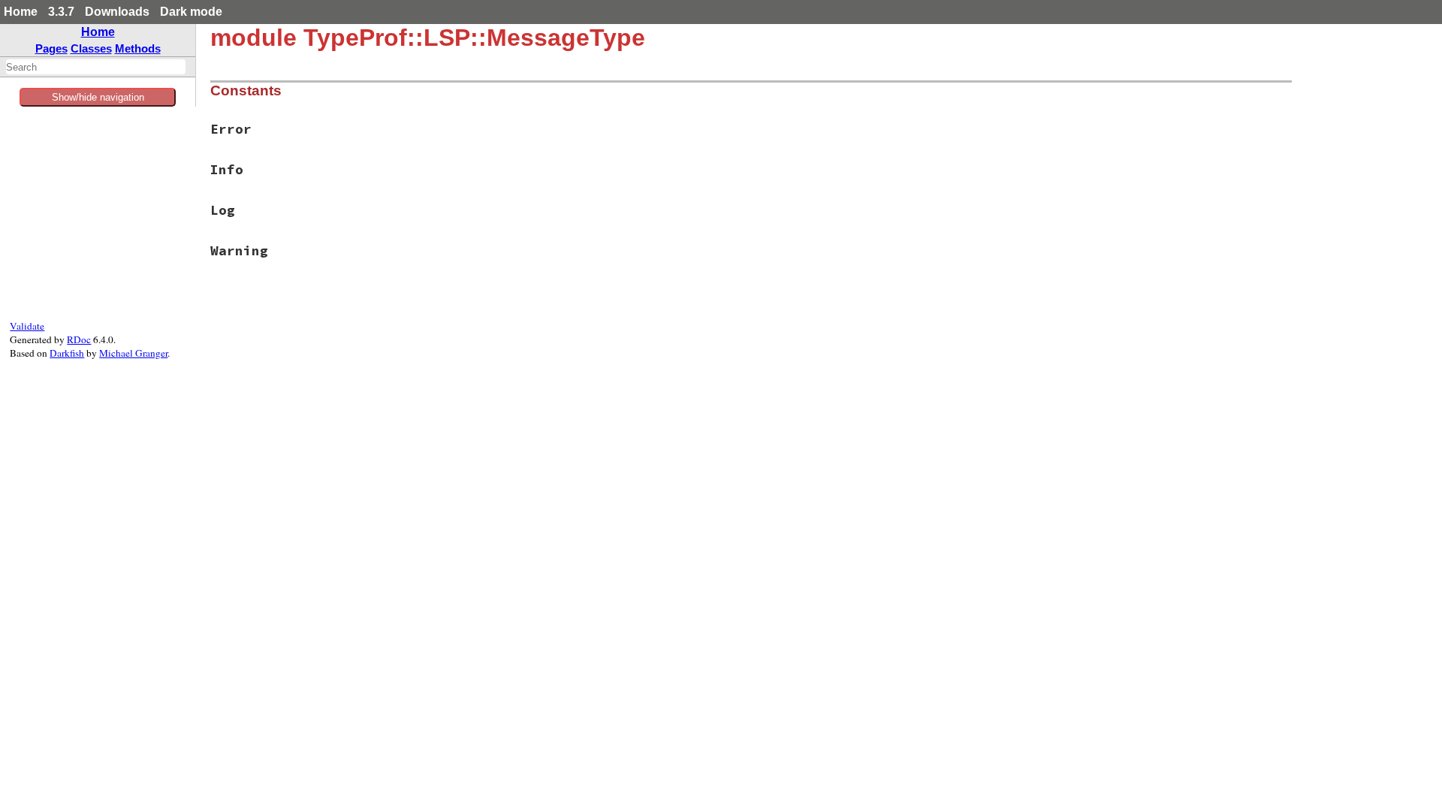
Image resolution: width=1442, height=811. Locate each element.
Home (21, 11)
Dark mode (191, 11)
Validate (27, 326)
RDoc (79, 339)
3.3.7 (61, 11)
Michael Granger (133, 353)
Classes (91, 48)
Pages (51, 48)
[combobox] (96, 66)
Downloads (117, 11)
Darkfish (67, 353)
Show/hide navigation (98, 97)
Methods (138, 48)
